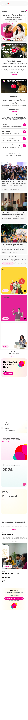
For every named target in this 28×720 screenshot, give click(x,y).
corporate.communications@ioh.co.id (14, 598)
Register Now (8, 373)
